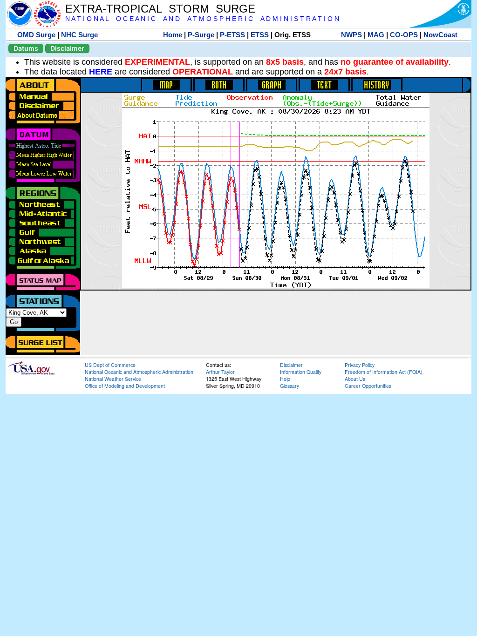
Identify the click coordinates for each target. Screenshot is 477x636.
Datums (26, 48)
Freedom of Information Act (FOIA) (383, 371)
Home (172, 35)
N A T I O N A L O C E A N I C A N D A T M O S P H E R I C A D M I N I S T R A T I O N (202, 18)
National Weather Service (113, 378)
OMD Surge (36, 35)
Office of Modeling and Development (125, 385)
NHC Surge (79, 35)
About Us (355, 378)
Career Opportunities (368, 385)
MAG (376, 35)
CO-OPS (404, 35)
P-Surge (201, 35)
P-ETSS (232, 35)
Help (285, 378)
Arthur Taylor (220, 371)
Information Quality (300, 371)
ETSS (260, 35)
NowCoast (440, 35)
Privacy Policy (360, 364)
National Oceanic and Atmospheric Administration (139, 371)
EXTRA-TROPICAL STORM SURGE (160, 8)
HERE (100, 71)
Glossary (289, 385)
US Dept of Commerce (110, 364)
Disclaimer (67, 48)
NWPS (351, 35)
